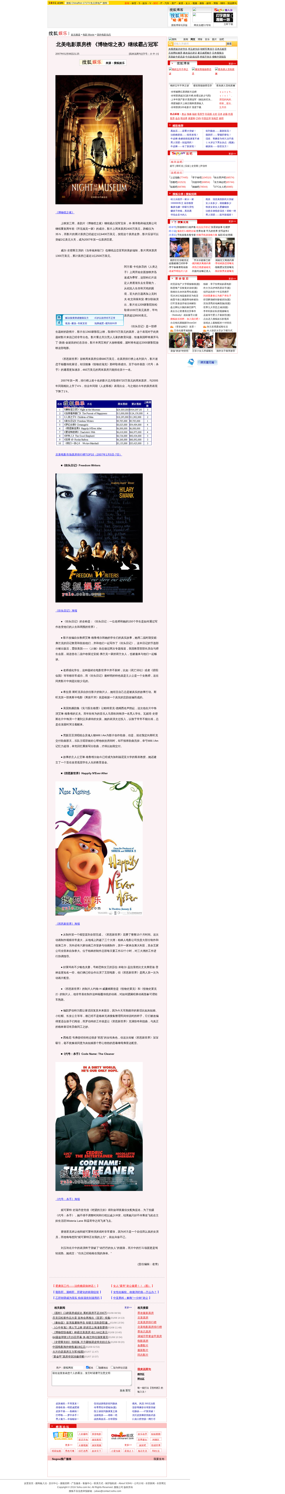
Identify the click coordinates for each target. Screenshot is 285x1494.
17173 (86, 3)
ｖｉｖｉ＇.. (225, 95)
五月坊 (222, 107)
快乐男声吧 (220, 177)
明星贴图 (56, 1451)
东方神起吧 (220, 182)
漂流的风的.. (225, 99)
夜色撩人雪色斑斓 (225, 85)
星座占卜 (129, 1451)
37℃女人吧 (220, 187)
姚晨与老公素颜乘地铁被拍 (184, 299)
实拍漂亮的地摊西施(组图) (217, 303)
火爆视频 (83, 1445)
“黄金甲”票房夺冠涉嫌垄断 (68, 1356)
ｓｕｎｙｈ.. (225, 91)
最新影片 (142, 1350)
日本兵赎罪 (220, 49)
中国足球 (206, 118)
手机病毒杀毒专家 (186, 235)
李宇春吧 (197, 177)
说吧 (221, 39)
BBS (222, 3)
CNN (198, 118)
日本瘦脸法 (218, 53)
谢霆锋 (191, 118)
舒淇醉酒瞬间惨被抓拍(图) (217, 299)
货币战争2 (223, 231)
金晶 (177, 118)
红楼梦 (226, 227)
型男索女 (142, 1439)
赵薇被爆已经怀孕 (178, 263)
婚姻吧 (195, 187)
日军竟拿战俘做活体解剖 (183, 303)
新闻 (185, 39)
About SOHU (125, 1483)
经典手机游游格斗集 (206, 235)
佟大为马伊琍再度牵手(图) (217, 288)
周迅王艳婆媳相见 (201, 267)
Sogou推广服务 (62, 1458)
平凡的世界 (212, 231)
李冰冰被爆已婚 (202, 260)
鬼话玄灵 (142, 1451)
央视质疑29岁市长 (177, 49)
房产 (174, 3)
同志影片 (142, 1354)
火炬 (214, 114)
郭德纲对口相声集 (186, 227)
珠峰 (189, 114)
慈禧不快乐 (206, 56)
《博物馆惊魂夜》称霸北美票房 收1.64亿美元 (80, 1332)
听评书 (172, 227)
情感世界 (156, 1445)
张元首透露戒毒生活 (217, 326)
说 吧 (189, 153)
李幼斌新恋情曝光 (224, 263)
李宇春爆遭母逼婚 (178, 267)
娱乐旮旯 (142, 1434)
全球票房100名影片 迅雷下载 (186, 107)
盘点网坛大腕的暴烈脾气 (183, 307)
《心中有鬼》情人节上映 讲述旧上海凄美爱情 (80, 1327)
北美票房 (142, 1317)
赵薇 (225, 114)
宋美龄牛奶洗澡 (176, 56)
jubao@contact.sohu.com (107, 1491)
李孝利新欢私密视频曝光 (216, 311)
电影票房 (142, 1340)
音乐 (207, 39)
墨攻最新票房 (145, 1312)
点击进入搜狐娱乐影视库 (216, 319)
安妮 (187, 166)
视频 (195, 3)
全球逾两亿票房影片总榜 (184, 91)
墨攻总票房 (144, 1331)
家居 (181, 3)
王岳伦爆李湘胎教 (183, 330)
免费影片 (142, 1345)
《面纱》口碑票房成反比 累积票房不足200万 (80, 1312)
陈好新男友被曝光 (224, 271)
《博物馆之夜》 (64, 212)
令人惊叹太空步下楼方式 (219, 330)
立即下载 (228, 24)
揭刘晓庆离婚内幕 (201, 263)
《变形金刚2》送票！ (185, 326)
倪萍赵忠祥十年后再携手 (216, 291)
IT (161, 3)
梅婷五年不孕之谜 (179, 85)
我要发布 (159, 1458)
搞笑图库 (96, 1439)
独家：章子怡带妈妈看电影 (217, 284)
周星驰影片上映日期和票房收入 (187, 103)
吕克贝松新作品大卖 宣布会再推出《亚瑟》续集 (81, 1317)
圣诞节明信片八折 (178, 271)
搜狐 (68, 3)
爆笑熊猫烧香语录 (202, 85)
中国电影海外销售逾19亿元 (69, 1346)
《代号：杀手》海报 (67, 1199)
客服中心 (87, 1483)
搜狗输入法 (41, 1483)
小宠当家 (115, 1451)
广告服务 (76, 1483)
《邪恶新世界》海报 (67, 923)
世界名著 (201, 231)
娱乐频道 (75, 34)
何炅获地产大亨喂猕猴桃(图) (185, 284)
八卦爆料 (83, 1434)
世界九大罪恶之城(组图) (215, 307)
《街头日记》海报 (66, 610)
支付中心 (53, 1483)
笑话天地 (83, 1439)
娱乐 (144, 3)
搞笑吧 (142, 1445)
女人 (188, 3)
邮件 (208, 3)
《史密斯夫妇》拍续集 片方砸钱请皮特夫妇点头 (81, 1342)
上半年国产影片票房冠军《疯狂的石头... (191, 99)
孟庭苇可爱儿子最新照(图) (217, 315)
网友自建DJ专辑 (202, 25)
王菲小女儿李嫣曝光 (202, 351)
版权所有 (128, 1487)
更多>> (128, 1307)
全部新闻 (150, 1483)
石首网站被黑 (175, 53)
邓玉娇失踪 (194, 49)
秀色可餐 (69, 1451)
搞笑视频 (96, 1445)
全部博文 (161, 1483)
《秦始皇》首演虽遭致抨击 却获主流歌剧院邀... (81, 1322)
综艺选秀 (83, 1451)
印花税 (208, 114)
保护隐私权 (111, 1483)
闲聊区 (155, 1439)
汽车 (167, 3)
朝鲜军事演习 (207, 49)
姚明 (221, 118)
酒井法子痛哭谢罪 (225, 351)
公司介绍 (138, 1483)
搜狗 (105, 3)
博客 (215, 3)
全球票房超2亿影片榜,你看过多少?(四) (191, 95)
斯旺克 (179, 166)
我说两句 (232, 3)
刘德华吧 (197, 182)
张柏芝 (214, 118)
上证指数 (175, 177)
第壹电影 (96, 1434)
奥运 (184, 114)
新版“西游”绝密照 (179, 351)
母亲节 (200, 114)
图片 (214, 39)
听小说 (172, 231)
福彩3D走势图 (225, 235)
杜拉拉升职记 (203, 227)
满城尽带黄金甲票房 (149, 1336)
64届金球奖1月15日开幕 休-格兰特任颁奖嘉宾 (80, 1337)
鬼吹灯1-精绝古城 (186, 231)
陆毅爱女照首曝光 (224, 267)
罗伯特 (203, 166)
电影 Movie (88, 34)
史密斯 (194, 166)
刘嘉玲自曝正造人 (201, 271)
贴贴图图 (156, 1434)
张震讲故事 (217, 227)
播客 (202, 3)
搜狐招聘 (64, 1483)
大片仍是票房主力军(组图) (68, 1351)
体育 (134, 3)
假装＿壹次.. (225, 103)
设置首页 (28, 1483)
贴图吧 (173, 187)
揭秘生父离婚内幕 (224, 260)
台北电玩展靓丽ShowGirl (183, 322)
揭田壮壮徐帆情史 (179, 260)
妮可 (172, 166)
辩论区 (140, 1378)
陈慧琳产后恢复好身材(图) (184, 288)
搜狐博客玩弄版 (179, 25)
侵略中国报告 (219, 56)
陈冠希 (183, 118)
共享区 (172, 235)
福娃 (194, 114)
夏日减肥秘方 (205, 53)
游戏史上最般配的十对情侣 (217, 322)
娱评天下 (96, 1451)
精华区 (140, 1374)
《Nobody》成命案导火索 (183, 315)
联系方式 (98, 1483)
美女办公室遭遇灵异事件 (183, 311)
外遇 (230, 114)
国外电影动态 (104, 34)
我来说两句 (135, 53)
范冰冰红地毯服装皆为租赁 (184, 295)
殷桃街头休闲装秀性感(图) (184, 291)
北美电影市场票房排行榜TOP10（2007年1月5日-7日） (88, 454)
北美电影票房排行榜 (149, 1326)
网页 (193, 39)
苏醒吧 (173, 182)
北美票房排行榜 (146, 1322)
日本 (220, 114)
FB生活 (156, 1451)
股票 (172, 118)
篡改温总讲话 (190, 53)
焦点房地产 (96, 3)
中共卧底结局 (192, 56)
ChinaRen (77, 3)
